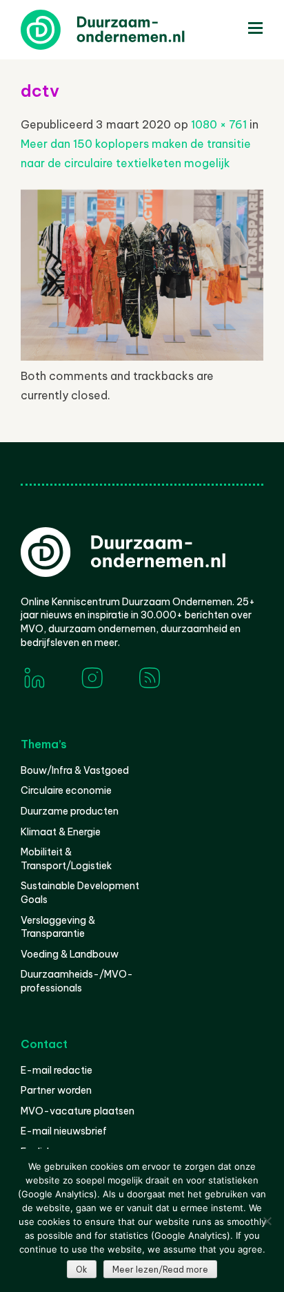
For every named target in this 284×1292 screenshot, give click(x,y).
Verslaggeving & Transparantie (58, 927)
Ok (82, 1269)
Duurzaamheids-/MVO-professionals (77, 981)
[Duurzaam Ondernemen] (124, 30)
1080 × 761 (219, 124)
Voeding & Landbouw (70, 954)
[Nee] (267, 1221)
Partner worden (56, 1090)
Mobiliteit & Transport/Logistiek (66, 859)
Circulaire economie (66, 790)
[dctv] (142, 356)
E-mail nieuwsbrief (64, 1131)
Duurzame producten (70, 811)
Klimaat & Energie (61, 832)
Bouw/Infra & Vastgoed (75, 770)
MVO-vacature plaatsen (77, 1111)
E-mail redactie (56, 1070)
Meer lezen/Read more (160, 1269)
